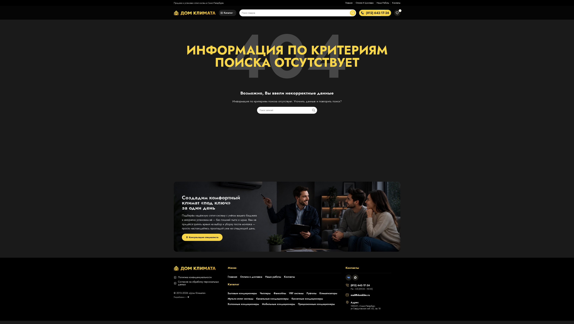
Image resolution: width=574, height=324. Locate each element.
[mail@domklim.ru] (347, 295)
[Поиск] (353, 13)
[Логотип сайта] (195, 13)
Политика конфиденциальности (195, 277)
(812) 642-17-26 (360, 285)
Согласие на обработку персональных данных (198, 283)
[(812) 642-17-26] (347, 285)
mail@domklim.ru (360, 295)
